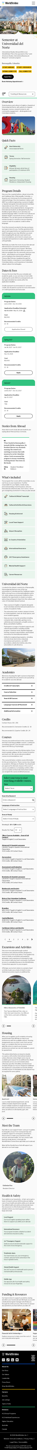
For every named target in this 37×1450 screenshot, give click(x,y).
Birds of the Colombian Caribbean (14, 898)
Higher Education (7, 1421)
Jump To (4, 94)
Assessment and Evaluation (12, 867)
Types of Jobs (6, 1404)
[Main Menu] (33, 3)
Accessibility (23, 1442)
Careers (5, 1392)
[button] (18, 1170)
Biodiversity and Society (10, 888)
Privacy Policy (28, 1439)
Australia (5, 1425)
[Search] (33, 800)
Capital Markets (7, 918)
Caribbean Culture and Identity (13, 928)
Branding (5, 908)
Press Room (6, 1382)
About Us (5, 1366)
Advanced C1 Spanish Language (13, 845)
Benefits (5, 1396)
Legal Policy (14, 1442)
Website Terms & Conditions (13, 1439)
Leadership (5, 1378)
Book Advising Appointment (12, 81)
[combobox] (15, 830)
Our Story (5, 1370)
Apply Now (8, 77)
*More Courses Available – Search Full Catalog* (15, 836)
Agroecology (6, 857)
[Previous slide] (3, 1026)
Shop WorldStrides (8, 1386)
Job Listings (6, 1400)
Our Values (5, 1374)
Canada (4, 1429)
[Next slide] (33, 1026)
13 (28, 940)
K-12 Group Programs (9, 1413)
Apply (18, 373)
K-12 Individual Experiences (11, 1417)
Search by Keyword (8, 796)
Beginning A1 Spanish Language (13, 877)
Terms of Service (24, 1447)
